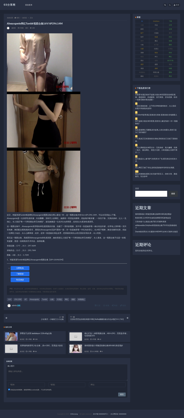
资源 (142, 68)
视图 (73, 299)
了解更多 (20, 274)
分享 (170, 25)
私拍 (156, 52)
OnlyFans (156, 21)
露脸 (170, 72)
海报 (115, 305)
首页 (18, 18)
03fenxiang (74, 414)
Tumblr (44, 299)
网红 (66, 299)
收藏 (107, 305)
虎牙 (142, 64)
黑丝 (170, 76)
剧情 (142, 29)
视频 (170, 64)
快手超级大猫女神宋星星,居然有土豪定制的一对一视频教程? (156, 122)
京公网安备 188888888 (118, 414)
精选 (142, 56)
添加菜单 (28, 5)
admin (16, 305)
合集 (52, 299)
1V (142, 21)
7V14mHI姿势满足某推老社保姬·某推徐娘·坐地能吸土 (156, 115)
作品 (156, 25)
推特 (142, 41)
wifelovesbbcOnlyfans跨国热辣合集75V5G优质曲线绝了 (156, 227)
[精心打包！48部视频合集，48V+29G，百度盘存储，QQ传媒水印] (75, 336)
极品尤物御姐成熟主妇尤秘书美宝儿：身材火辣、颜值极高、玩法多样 (156, 175)
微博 (170, 33)
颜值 (142, 76)
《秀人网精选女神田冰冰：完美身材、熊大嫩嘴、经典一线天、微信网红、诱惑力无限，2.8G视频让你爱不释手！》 (156, 150)
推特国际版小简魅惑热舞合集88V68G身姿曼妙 (103, 346)
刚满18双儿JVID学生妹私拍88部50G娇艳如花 (153, 218)
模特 (170, 44)
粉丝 (170, 52)
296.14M (17, 299)
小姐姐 (156, 33)
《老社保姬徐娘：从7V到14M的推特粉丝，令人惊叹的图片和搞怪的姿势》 (155, 107)
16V (9, 299)
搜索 (137, 189)
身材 (156, 68)
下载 (170, 21)
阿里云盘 (156, 72)
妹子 (142, 33)
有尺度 (156, 44)
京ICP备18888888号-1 (100, 414)
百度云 (156, 49)
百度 (142, 49)
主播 (142, 25)
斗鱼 (142, 44)
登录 (177, 5)
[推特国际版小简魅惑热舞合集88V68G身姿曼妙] (75, 349)
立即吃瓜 (20, 268)
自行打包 (170, 60)
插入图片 (11, 366)
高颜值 (156, 76)
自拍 (156, 60)
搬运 (156, 41)
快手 (142, 37)
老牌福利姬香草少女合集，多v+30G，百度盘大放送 (41, 346)
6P (26, 299)
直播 (142, 52)
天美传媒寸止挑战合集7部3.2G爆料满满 (150, 222)
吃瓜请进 (20, 280)
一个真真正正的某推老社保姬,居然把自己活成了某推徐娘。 (156, 140)
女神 (170, 29)
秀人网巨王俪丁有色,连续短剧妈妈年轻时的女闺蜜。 (155, 168)
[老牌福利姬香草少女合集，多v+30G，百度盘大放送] (11, 349)
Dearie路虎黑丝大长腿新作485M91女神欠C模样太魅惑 (156, 232)
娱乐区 (24, 18)
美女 (142, 60)
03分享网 (10, 5)
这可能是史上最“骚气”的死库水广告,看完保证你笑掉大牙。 (156, 160)
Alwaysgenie (34, 299)
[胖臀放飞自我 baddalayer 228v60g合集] (11, 336)
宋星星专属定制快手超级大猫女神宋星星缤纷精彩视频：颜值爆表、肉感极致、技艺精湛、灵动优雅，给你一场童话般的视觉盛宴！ (156, 97)
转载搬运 (81, 299)
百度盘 (59, 299)
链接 (124, 305)
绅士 (156, 56)
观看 (156, 64)
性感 (156, 37)
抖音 (170, 37)
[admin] (8, 28)
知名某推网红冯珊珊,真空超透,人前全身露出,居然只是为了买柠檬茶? (156, 131)
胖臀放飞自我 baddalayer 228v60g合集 (36, 333)
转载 (170, 68)
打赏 (98, 305)
